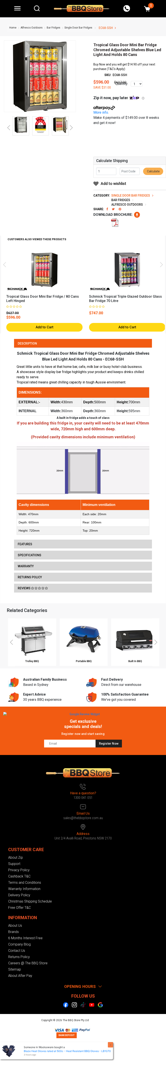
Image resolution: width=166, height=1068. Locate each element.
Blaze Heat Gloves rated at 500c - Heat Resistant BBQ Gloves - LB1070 (67, 1051)
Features (25, 544)
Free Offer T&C (19, 908)
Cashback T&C (19, 876)
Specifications (29, 555)
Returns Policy (30, 577)
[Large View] (21, 125)
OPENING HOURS (80, 986)
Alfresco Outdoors (32, 27)
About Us (15, 925)
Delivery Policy (19, 895)
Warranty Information (24, 889)
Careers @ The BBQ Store (28, 963)
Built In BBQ (135, 661)
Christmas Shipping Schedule (30, 901)
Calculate (153, 171)
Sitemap (14, 969)
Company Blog (19, 944)
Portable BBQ (84, 661)
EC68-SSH (106, 28)
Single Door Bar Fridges (78, 27)
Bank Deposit (67, 1035)
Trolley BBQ (32, 661)
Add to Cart (44, 327)
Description (27, 343)
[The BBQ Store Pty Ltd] (82, 8)
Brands (13, 932)
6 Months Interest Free (25, 938)
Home (12, 27)
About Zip (15, 857)
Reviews (24, 588)
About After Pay (20, 976)
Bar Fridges (53, 27)
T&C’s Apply (116, 69)
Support (14, 864)
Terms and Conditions (24, 882)
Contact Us (16, 951)
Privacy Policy (19, 870)
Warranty (26, 566)
